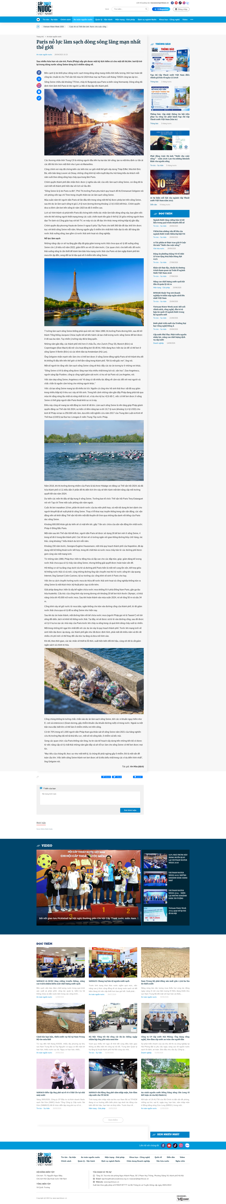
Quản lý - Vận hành (103, 19)
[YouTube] (169, 1145)
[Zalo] (188, 2)
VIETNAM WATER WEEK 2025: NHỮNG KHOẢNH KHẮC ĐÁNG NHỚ (178, 877)
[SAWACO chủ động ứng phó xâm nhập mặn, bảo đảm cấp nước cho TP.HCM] (113, 1074)
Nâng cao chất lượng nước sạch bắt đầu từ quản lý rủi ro (169, 282)
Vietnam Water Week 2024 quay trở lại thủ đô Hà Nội (177, 911)
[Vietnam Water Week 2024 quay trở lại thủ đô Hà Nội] (155, 914)
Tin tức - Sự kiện (50, 19)
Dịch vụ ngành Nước (147, 19)
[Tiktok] (175, 1145)
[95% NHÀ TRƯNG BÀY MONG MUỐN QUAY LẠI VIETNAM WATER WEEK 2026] (155, 861)
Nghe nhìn (180, 1161)
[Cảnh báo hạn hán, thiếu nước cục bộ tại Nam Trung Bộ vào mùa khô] (60, 1018)
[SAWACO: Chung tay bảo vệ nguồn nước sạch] (113, 962)
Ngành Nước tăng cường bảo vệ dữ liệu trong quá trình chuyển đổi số (169, 221)
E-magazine (163, 9)
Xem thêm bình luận (44, 829)
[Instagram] (184, 2)
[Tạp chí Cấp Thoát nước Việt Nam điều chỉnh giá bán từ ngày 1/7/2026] (170, 59)
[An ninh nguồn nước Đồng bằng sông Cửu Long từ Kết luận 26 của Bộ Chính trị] (165, 1074)
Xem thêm (113, 1120)
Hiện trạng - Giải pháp (125, 19)
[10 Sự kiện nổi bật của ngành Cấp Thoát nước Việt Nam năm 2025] (170, 182)
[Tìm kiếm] (146, 9)
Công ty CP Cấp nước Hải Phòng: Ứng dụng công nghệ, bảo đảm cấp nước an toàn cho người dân (165, 1038)
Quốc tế (158, 1157)
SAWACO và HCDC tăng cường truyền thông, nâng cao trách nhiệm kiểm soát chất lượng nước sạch (60, 982)
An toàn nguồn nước (83, 19)
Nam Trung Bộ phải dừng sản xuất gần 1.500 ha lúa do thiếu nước (165, 982)
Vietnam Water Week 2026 (53, 27)
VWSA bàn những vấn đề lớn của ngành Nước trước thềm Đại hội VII (169, 232)
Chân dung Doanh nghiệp (138, 1161)
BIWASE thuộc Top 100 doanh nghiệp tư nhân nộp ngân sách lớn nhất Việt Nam (169, 295)
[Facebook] (172, 2)
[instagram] (181, 1145)
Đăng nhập (182, 9)
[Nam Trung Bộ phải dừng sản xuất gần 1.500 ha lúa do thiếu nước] (165, 962)
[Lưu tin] (38, 91)
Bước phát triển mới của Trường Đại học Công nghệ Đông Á (169, 324)
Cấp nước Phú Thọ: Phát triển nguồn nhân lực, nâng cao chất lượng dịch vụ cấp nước (170, 337)
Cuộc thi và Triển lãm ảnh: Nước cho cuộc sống (87, 27)
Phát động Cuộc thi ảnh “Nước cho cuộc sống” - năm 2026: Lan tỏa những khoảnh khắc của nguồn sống (170, 158)
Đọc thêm (165, 214)
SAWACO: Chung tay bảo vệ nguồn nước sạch (109, 981)
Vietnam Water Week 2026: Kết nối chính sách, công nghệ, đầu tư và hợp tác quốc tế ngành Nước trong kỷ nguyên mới (169, 311)
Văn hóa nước (158, 249)
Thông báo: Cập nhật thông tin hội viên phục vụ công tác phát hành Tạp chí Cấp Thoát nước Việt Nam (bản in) (170, 117)
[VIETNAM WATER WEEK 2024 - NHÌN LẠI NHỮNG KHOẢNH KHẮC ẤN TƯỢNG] (155, 896)
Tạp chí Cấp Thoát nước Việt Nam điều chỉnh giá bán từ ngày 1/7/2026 (170, 76)
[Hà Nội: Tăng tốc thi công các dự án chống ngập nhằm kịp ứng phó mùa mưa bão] (113, 1018)
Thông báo (163, 44)
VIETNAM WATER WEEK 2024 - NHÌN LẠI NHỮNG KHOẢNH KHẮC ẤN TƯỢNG (178, 894)
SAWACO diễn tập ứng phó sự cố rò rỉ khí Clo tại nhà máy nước (60, 1093)
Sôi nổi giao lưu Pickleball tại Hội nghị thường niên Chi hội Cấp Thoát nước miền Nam (87, 918)
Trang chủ (40, 37)
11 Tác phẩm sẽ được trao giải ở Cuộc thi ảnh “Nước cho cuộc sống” (169, 243)
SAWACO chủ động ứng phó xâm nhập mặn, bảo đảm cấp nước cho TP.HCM (113, 1093)
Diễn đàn (153, 205)
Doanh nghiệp (158, 343)
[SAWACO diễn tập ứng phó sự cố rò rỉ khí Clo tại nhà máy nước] (60, 1074)
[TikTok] (180, 2)
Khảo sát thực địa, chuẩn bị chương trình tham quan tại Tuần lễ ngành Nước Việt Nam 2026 (169, 270)
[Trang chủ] (38, 20)
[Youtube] (176, 2)
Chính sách (66, 19)
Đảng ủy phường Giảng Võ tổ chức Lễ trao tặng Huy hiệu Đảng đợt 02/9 (168, 256)
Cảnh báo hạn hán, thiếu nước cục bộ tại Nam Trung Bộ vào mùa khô (60, 1038)
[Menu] (191, 20)
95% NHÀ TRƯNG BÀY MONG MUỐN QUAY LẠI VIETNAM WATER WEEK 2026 (178, 859)
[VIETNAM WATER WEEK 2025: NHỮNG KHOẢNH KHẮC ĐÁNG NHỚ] (155, 878)
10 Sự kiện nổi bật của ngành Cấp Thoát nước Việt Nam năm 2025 (170, 199)
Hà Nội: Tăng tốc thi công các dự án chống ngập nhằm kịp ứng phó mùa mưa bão (113, 1038)
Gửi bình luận (130, 810)
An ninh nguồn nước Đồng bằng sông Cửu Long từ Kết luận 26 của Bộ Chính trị (165, 1093)
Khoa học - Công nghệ (169, 19)
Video (185, 19)
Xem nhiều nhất (168, 1135)
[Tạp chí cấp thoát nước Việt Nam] (44, 8)
